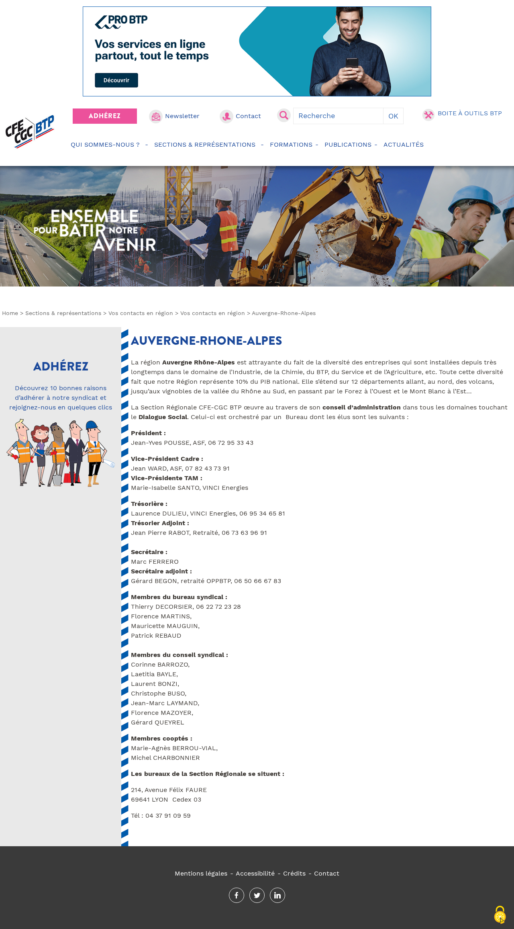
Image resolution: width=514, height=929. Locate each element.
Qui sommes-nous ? (105, 144)
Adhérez (105, 116)
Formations (291, 144)
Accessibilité (255, 873)
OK (393, 116)
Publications (347, 144)
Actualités (403, 144)
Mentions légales (201, 873)
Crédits (294, 873)
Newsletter (182, 116)
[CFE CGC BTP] (30, 131)
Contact (248, 116)
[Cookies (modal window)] (500, 915)
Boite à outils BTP (470, 113)
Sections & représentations (204, 144)
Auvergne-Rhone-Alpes (206, 341)
